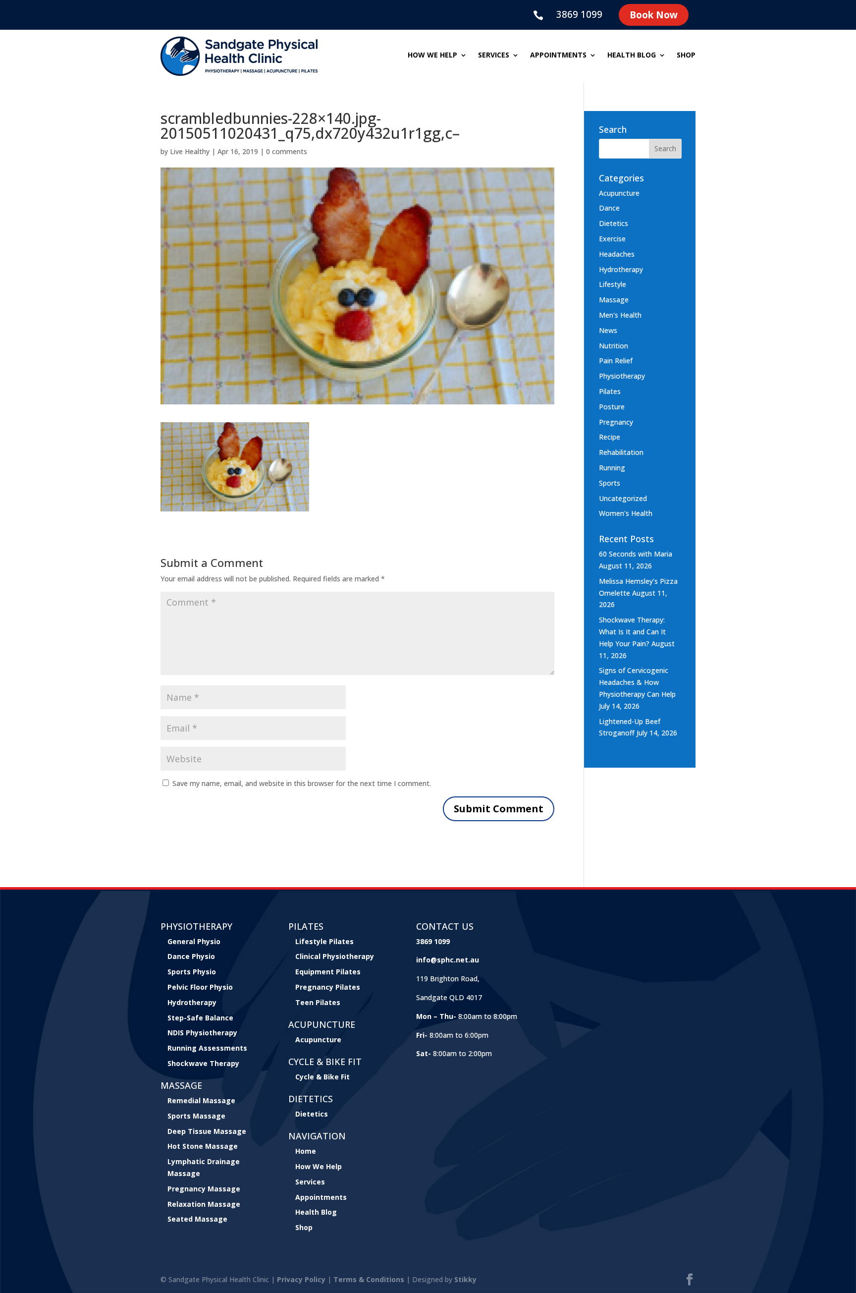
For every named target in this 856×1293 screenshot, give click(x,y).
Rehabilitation (621, 452)
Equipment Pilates (328, 971)
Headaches (617, 254)
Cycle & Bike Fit (322, 1076)
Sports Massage (196, 1116)
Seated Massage (197, 1219)
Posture (612, 406)
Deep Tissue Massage (206, 1131)
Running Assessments (207, 1048)
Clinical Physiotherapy (334, 956)
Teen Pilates (317, 1002)
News (608, 330)
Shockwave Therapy (203, 1063)
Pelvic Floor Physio (200, 987)
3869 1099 (579, 14)
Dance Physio (191, 956)
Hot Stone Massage (202, 1146)
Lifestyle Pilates (324, 941)
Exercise (612, 238)
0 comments (286, 151)
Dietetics (613, 223)
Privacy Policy (301, 1279)
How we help (432, 55)
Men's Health (620, 315)
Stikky (465, 1279)
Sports (609, 483)
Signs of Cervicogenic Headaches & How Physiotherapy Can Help (637, 682)
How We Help (318, 1166)
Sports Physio (191, 971)
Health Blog (631, 55)
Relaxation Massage (203, 1204)
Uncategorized (623, 498)
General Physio (193, 941)
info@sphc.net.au (447, 959)
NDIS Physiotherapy (202, 1032)
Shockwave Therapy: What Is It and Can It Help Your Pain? (632, 631)
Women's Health (625, 513)
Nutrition (613, 345)
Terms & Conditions (368, 1279)
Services (493, 55)
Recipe (609, 437)
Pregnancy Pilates (327, 987)
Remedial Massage (201, 1100)
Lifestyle (612, 284)
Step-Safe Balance (200, 1017)
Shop (686, 55)
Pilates (610, 391)
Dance (609, 208)
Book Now (654, 14)
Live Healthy (190, 151)
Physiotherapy (622, 376)
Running (612, 467)
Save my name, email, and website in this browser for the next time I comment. (301, 783)
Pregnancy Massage (203, 1188)
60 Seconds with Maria (635, 554)
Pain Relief (616, 360)
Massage (614, 299)
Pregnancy (616, 422)
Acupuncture (619, 193)
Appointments (558, 55)
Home (305, 1151)
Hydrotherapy (621, 269)
